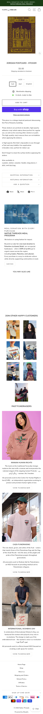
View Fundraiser (21, 488)
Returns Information (21, 180)
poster (5, 163)
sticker (11, 163)
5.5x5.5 (29, 84)
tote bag (12, 165)
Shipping (14, 71)
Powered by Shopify (21, 712)
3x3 (12, 84)
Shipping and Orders (21, 675)
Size (22, 80)
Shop (21, 668)
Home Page (21, 664)
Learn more (9, 264)
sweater (18, 163)
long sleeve (31, 163)
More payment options (21, 115)
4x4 (20, 84)
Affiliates (21, 683)
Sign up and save (21, 693)
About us (21, 672)
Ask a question (22, 184)
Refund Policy (21, 679)
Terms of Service (21, 686)
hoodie (23, 163)
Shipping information (21, 175)
